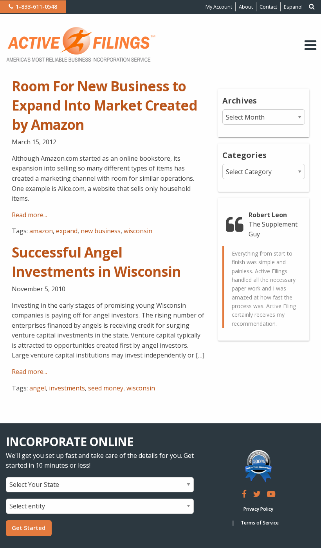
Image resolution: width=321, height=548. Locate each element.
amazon (41, 231)
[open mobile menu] (310, 45)
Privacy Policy (258, 509)
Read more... (29, 214)
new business (101, 231)
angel (37, 388)
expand (67, 231)
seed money (105, 388)
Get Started (28, 528)
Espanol (293, 6)
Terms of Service (260, 522)
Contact (268, 6)
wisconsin (138, 231)
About (246, 6)
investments (67, 388)
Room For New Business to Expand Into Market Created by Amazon (104, 105)
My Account (219, 6)
